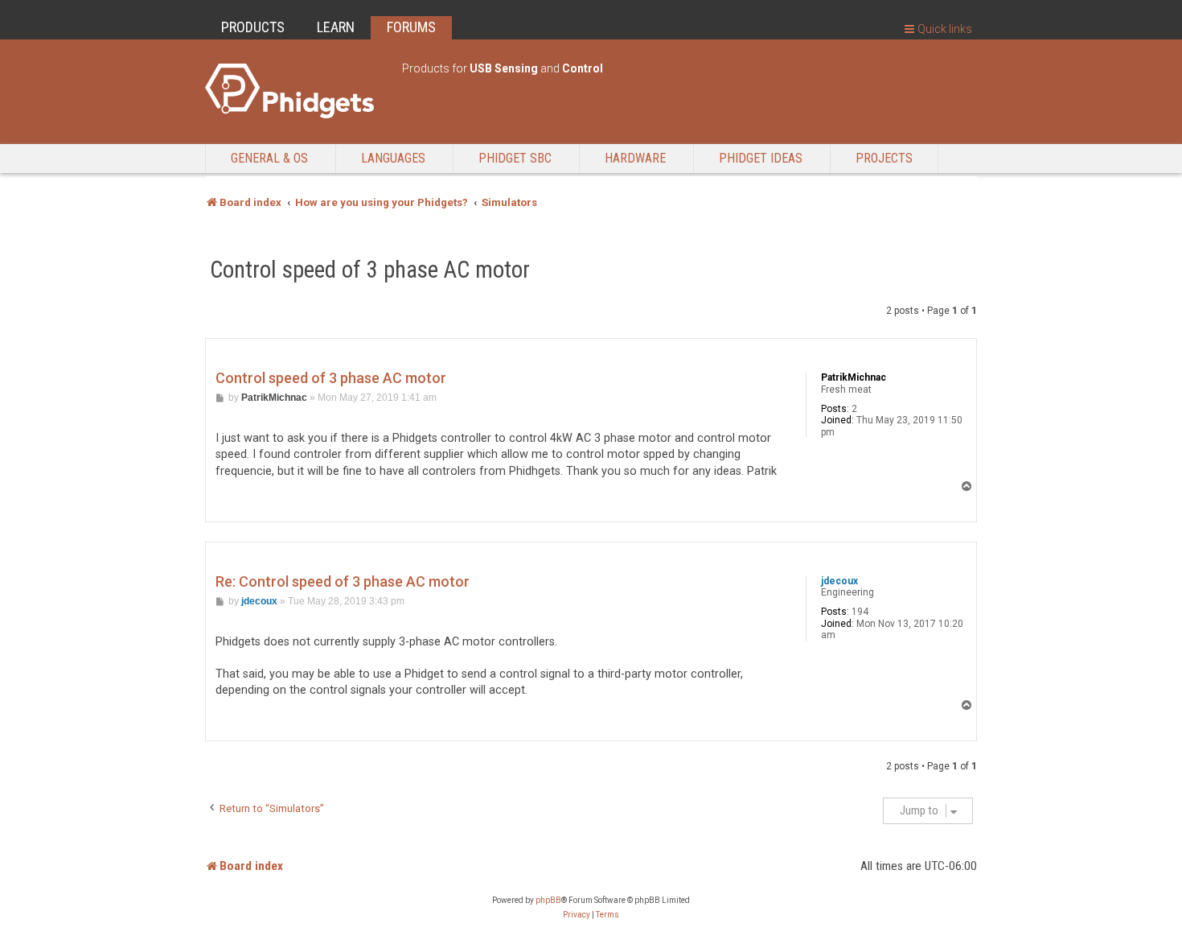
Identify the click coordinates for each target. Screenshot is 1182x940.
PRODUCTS (253, 27)
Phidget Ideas (760, 158)
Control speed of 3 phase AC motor (370, 269)
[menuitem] (576, 915)
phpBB (548, 900)
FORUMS (411, 27)
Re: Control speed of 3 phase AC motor (342, 581)
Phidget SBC (515, 158)
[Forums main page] (295, 91)
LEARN (336, 27)
